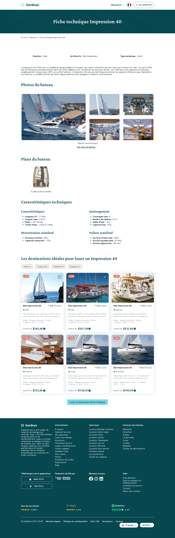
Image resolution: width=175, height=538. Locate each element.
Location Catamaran (98, 440)
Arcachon (127, 432)
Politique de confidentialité (75, 521)
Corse (125, 440)
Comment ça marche (132, 485)
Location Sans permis (99, 448)
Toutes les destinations (134, 448)
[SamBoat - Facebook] (91, 479)
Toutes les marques (98, 457)
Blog (57, 465)
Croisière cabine (96, 451)
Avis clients (60, 454)
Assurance (60, 440)
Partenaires (107, 521)
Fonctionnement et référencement (132, 481)
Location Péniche (97, 446)
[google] (71, 505)
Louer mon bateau (63, 437)
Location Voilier (96, 437)
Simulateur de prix (63, 443)
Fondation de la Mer (64, 459)
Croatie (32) (42, 266)
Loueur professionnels (65, 446)
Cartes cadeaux (62, 448)
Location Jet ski (96, 443)
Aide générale (129, 478)
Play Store (38, 486)
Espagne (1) (75, 266)
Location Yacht (96, 435)
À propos (59, 429)
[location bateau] (30, 5)
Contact (127, 488)
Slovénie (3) (58, 266)
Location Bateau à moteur (101, 429)
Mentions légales (53, 521)
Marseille (127, 429)
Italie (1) (27, 266)
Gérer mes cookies (131, 491)
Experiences (60, 462)
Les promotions (96, 454)
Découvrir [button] (116, 4)
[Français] (129, 5)
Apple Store (38, 479)
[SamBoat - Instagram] (96, 479)
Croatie (126, 443)
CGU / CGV (94, 521)
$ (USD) (146, 525)
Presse (58, 457)
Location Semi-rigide (98, 432)
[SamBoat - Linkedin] (101, 479)
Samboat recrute (63, 432)
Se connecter (145, 4)
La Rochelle (128, 437)
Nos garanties (61, 435)
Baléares (127, 446)
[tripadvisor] (118, 505)
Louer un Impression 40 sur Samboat (87, 402)
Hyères (126, 435)
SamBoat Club (61, 451)
